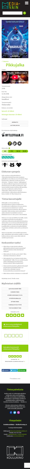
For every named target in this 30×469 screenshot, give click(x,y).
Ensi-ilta (4, 91)
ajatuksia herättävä (15, 288)
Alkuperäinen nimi (7, 97)
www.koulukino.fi (19, 436)
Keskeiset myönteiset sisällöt (10, 161)
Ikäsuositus (6, 148)
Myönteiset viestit (7, 154)
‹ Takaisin (5, 61)
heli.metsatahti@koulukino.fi (18, 431)
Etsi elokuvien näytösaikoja (9, 130)
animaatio (15, 122)
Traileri (4, 69)
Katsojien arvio (15, 312)
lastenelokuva (15, 125)
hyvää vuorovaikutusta (15, 295)
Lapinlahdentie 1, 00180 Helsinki (17, 434)
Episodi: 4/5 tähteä (8, 111)
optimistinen (15, 301)
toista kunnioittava (15, 308)
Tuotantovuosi (6, 86)
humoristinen (15, 292)
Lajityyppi (4, 119)
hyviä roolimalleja (15, 298)
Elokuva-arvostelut (7, 108)
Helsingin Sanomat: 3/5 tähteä (12, 114)
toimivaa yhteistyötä (15, 305)
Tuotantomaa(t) (6, 102)
